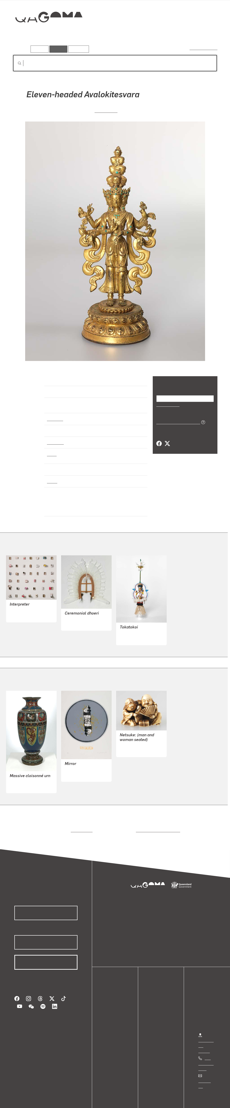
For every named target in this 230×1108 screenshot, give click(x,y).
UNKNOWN (106, 110)
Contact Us (206, 1071)
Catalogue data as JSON (176, 421)
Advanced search (203, 48)
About (111, 1018)
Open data (114, 991)
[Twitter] (167, 443)
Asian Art (54, 414)
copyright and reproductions (156, 820)
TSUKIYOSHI (130, 741)
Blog (110, 1013)
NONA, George (76, 614)
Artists (184, 33)
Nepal (52, 477)
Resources (77, 49)
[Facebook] (159, 443)
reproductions (81, 820)
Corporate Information (102, 1099)
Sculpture (55, 438)
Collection (45, 31)
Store (110, 1007)
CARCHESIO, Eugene (26, 600)
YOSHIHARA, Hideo (80, 760)
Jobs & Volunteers (21, 1099)
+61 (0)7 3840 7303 (206, 1053)
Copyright (70, 1099)
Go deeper (207, 33)
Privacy (49, 1099)
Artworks (162, 33)
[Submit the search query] (16, 63)
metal (52, 450)
